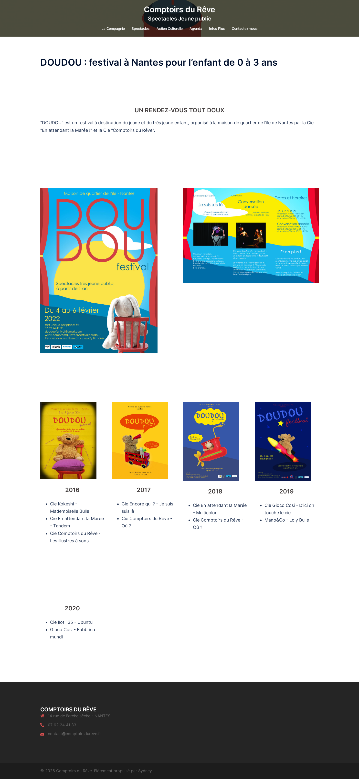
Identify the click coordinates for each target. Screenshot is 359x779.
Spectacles (141, 28)
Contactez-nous (245, 28)
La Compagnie (113, 28)
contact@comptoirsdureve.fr (74, 733)
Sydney (145, 770)
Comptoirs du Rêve (179, 9)
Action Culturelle (170, 28)
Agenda (196, 28)
